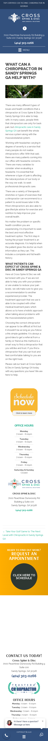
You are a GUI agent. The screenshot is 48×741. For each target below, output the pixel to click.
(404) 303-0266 (24, 43)
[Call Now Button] (6, 735)
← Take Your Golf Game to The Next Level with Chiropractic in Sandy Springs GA (23, 535)
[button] (24, 576)
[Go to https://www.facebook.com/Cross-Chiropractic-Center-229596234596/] (25, 28)
